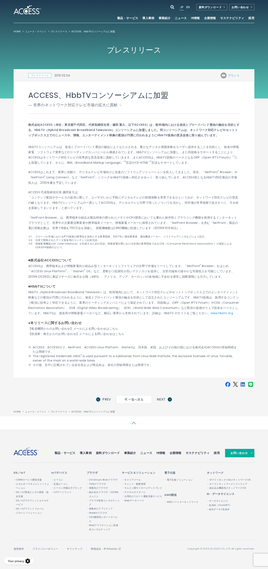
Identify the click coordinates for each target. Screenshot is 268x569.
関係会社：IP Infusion (104, 549)
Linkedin (243, 384)
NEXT (161, 399)
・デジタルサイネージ (134, 492)
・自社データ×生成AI (218, 509)
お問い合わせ (240, 7)
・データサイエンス (217, 501)
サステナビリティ (198, 453)
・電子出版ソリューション (178, 479)
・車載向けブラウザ (97, 488)
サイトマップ (74, 549)
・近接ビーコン (59, 484)
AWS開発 (170, 495)
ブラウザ (92, 473)
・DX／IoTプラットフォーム (29, 508)
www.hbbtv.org (222, 313)
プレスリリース (59, 31)
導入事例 (148, 18)
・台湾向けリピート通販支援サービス (142, 496)
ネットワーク (215, 473)
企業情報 (176, 453)
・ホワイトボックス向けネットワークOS (229, 479)
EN (188, 7)
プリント (234, 75)
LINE (250, 384)
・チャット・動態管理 (134, 484)
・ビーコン (57, 479)
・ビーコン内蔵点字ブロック (66, 488)
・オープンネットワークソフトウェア (227, 484)
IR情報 (160, 453)
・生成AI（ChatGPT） (219, 505)
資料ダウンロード (210, 7)
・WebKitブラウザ (97, 513)
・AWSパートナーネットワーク (181, 502)
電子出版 (169, 473)
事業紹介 (130, 453)
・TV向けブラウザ (96, 484)
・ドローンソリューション (28, 513)
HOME (17, 31)
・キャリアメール (131, 479)
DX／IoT (19, 473)
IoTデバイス (59, 473)
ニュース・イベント (35, 31)
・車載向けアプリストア (100, 508)
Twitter (235, 384)
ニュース (181, 18)
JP (181, 7)
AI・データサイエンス (221, 494)
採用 (251, 18)
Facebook (227, 384)
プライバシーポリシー (45, 549)
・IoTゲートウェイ (61, 492)
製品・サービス (65, 453)
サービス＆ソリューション (138, 473)
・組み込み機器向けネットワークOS (226, 488)
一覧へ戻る (135, 399)
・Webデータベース (133, 500)
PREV (106, 399)
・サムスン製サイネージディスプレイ (142, 488)
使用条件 (19, 549)
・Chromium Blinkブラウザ (102, 479)
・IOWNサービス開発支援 (28, 479)
